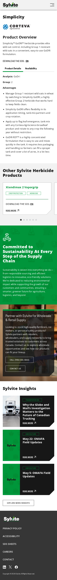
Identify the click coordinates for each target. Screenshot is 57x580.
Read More (9, 184)
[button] (21, 220)
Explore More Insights (18, 503)
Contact (8, 559)
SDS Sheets (9, 544)
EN (27, 61)
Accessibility (11, 536)
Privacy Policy (12, 528)
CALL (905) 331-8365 (19, 360)
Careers (8, 551)
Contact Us (15, 369)
